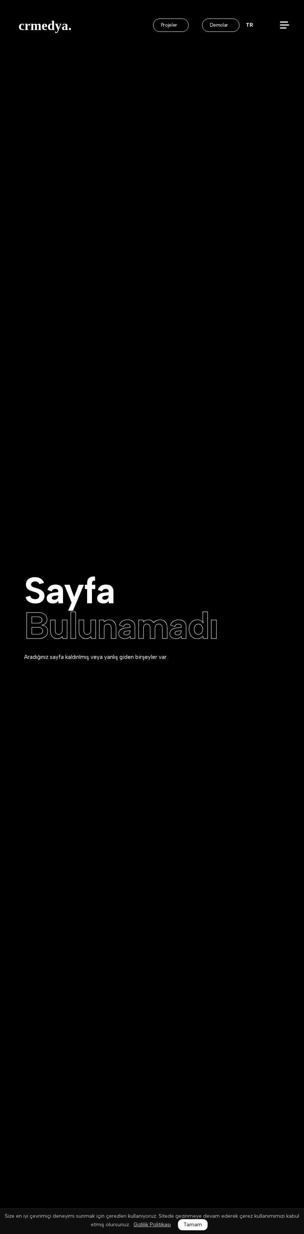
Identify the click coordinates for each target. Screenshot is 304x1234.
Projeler (170, 25)
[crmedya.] (48, 26)
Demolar (219, 25)
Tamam (193, 1224)
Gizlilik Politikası (152, 1225)
